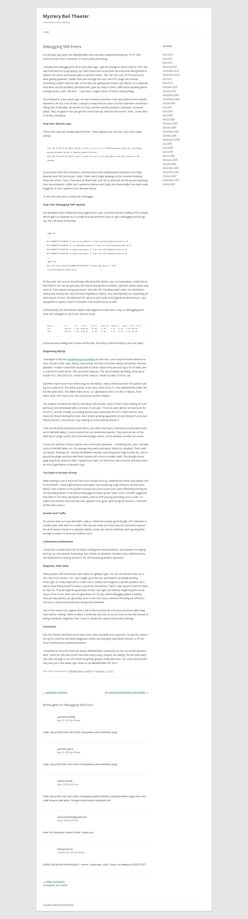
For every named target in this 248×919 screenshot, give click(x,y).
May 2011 (167, 62)
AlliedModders (75, 671)
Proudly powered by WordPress (58, 904)
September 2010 (171, 74)
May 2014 (167, 54)
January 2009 (169, 127)
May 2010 (167, 82)
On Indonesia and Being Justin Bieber (126, 692)
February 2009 (170, 123)
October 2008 (169, 135)
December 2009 (171, 94)
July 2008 (167, 143)
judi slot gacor (65, 748)
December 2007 (171, 167)
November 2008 (171, 131)
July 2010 (167, 78)
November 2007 (171, 171)
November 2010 (171, 70)
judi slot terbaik (66, 716)
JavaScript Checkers (55, 692)
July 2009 (167, 106)
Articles (88, 671)
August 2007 (169, 183)
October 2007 (169, 175)
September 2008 (171, 139)
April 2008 (168, 151)
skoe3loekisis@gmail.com (72, 817)
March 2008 (168, 155)
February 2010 (170, 86)
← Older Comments (54, 881)
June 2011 (168, 58)
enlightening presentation (81, 359)
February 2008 (170, 159)
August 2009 (169, 102)
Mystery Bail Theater (66, 16)
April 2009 (168, 115)
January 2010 (169, 90)
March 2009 (168, 119)
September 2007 (171, 179)
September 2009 (171, 98)
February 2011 (170, 66)
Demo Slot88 (65, 781)
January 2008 (169, 163)
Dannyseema (65, 849)
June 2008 (168, 147)
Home (46, 32)
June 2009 (168, 111)
